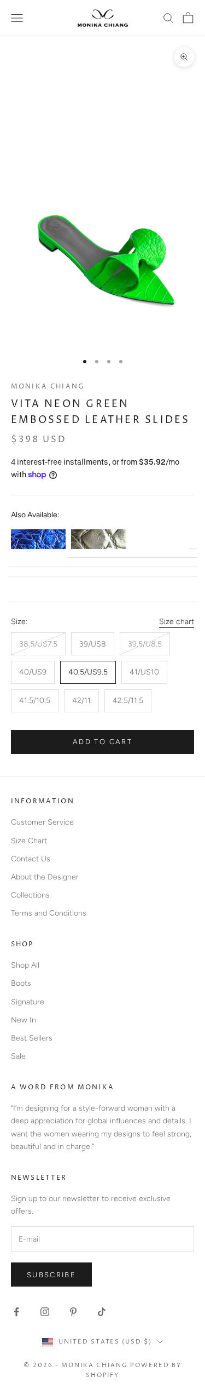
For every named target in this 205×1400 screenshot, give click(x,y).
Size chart (176, 621)
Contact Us (30, 859)
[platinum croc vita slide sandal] (98, 539)
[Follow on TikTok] (101, 1311)
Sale (18, 1056)
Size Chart (29, 840)
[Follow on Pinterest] (73, 1311)
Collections (30, 895)
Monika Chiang (47, 386)
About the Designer (45, 877)
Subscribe (51, 1275)
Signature (27, 1002)
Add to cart (102, 742)
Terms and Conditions (48, 913)
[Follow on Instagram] (44, 1311)
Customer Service (42, 822)
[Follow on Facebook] (16, 1311)
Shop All (25, 965)
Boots (21, 983)
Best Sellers (31, 1038)
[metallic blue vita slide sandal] (38, 539)
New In (23, 1020)
